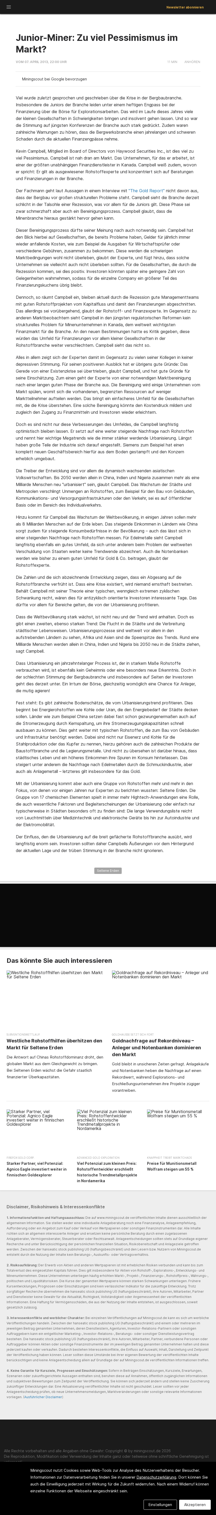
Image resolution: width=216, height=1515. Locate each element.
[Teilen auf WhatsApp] (198, 79)
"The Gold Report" (147, 190)
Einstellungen (160, 1504)
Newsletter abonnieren (185, 7)
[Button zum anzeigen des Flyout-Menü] (9, 7)
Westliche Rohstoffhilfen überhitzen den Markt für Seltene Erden (54, 1044)
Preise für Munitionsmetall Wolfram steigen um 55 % (172, 1166)
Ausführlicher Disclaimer (43, 1397)
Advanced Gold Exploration (98, 1157)
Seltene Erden (108, 871)
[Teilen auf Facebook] (190, 79)
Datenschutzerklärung (156, 1477)
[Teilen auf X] (182, 79)
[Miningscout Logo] (36, 7)
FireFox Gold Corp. (21, 1157)
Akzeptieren (195, 1504)
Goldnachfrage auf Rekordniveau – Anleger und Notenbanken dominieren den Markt (156, 1047)
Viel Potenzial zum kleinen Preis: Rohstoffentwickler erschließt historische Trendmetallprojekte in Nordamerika (107, 1172)
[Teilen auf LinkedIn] (174, 79)
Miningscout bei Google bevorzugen (54, 79)
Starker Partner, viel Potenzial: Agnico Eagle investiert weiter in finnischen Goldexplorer (37, 1169)
